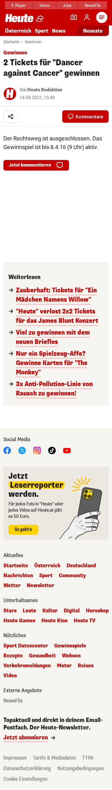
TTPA (87, 758)
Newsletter (40, 585)
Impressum (15, 758)
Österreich (18, 31)
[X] (22, 450)
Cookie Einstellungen (25, 779)
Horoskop (97, 611)
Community (72, 576)
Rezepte (13, 656)
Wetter (12, 585)
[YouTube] (67, 450)
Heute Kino (54, 621)
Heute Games (19, 621)
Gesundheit (42, 656)
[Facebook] (7, 450)
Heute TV (85, 621)
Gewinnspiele (70, 646)
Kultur (50, 611)
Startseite (11, 42)
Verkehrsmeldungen (27, 666)
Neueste (93, 31)
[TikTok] (52, 450)
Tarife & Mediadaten (54, 758)
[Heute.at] (19, 18)
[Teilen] (10, 116)
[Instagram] (37, 450)
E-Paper (19, 5)
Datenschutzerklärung (27, 768)
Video (10, 676)
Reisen (86, 666)
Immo (45, 5)
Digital (72, 611)
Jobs (67, 5)
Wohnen (71, 656)
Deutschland (81, 566)
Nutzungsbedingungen (80, 768)
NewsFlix (92, 5)
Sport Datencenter (25, 646)
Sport (41, 31)
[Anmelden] (87, 17)
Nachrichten (18, 576)
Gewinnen (33, 42)
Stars (9, 611)
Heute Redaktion (44, 90)
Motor (64, 666)
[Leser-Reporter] (73, 17)
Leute (29, 611)
